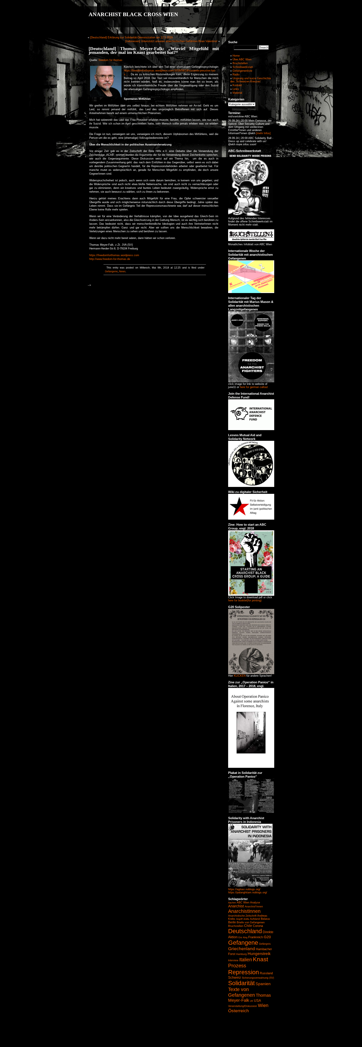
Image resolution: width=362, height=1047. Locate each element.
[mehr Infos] (263, 133)
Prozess (237, 965)
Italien (245, 959)
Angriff (239, 919)
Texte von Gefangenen (241, 992)
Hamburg (241, 954)
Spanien (263, 984)
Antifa (246, 919)
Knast (260, 959)
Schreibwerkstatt (243, 67)
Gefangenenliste (242, 70)
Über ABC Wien (242, 59)
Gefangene (111, 271)
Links (236, 89)
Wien (263, 1005)
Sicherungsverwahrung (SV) (258, 977)
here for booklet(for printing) (244, 600)
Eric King (242, 937)
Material (237, 92)
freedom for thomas (110, 60)
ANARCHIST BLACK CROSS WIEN (133, 14)
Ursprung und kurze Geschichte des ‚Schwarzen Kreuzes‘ (250, 80)
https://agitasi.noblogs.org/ (244, 889)
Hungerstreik (259, 953)
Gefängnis (265, 943)
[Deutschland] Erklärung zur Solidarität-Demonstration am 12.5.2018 (131, 37)
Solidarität (241, 983)
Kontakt (237, 85)
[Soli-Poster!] (250, 885)
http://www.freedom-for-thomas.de (109, 259)
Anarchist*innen (254, 906)
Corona (258, 926)
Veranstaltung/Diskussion (242, 1006)
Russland (266, 973)
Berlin (232, 922)
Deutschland (245, 931)
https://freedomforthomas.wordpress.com (114, 255)
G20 (267, 937)
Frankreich (255, 937)
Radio (236, 74)
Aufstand (255, 918)
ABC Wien (243, 902)
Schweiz (234, 977)
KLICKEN (240, 675)
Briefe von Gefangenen (251, 922)
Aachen (232, 902)
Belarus (265, 918)
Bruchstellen (240, 63)
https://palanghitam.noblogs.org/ (247, 892)
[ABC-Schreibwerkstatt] (250, 214)
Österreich (238, 1010)
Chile (248, 926)
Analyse (255, 902)
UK (251, 1001)
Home (236, 55)
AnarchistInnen (244, 911)
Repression (243, 972)
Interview (233, 960)
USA (257, 1000)
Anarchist (236, 906)
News (122, 271)
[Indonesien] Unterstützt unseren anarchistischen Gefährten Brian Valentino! (171, 41)
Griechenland (241, 948)
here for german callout (254, 387)
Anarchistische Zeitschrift (242, 915)
